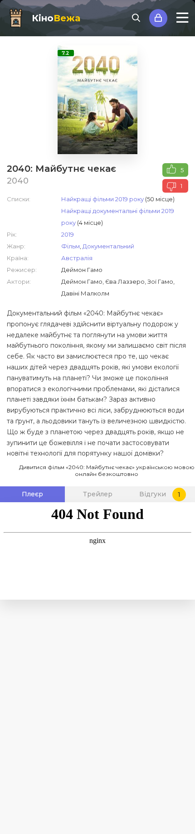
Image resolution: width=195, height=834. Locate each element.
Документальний (108, 246)
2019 (67, 234)
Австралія (77, 258)
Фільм (70, 246)
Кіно (56, 18)
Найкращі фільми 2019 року (102, 199)
